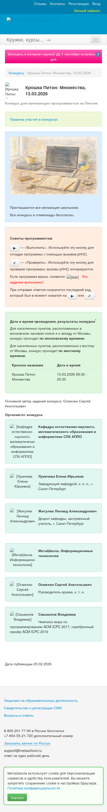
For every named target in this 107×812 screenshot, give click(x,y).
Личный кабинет (87, 10)
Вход (96, 3)
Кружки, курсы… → (28, 39)
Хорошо (17, 797)
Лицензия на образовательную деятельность (41, 700)
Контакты (57, 3)
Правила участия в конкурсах (34, 119)
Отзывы (40, 3)
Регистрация (78, 3)
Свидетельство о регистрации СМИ (33, 707)
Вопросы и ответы (19, 715)
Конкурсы (16, 72)
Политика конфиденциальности (34, 788)
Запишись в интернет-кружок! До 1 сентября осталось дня (53, 56)
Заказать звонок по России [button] (27, 743)
